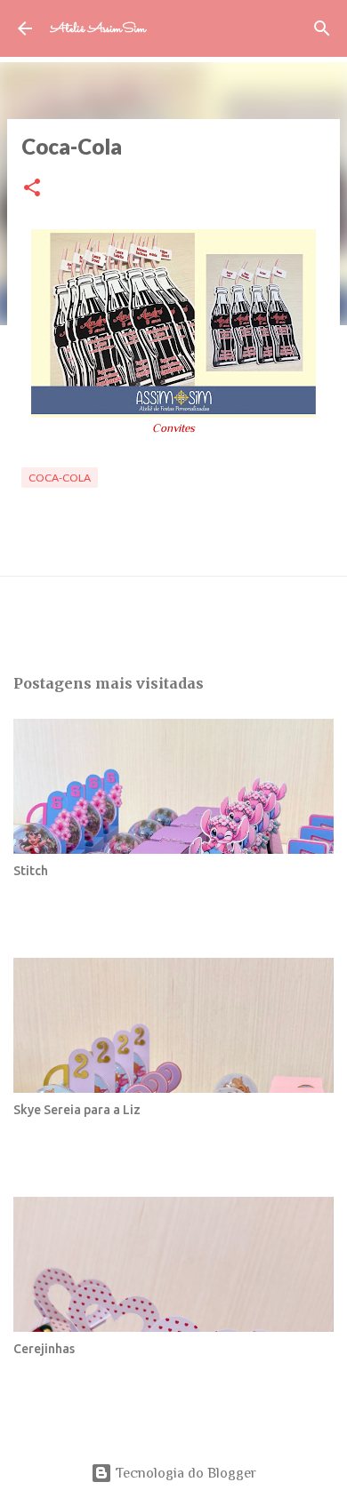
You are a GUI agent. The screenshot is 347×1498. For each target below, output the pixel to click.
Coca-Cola (59, 477)
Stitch (30, 871)
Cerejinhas (44, 1349)
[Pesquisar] (322, 28)
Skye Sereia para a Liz (77, 1110)
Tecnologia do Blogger (184, 1473)
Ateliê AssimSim (98, 29)
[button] (32, 189)
